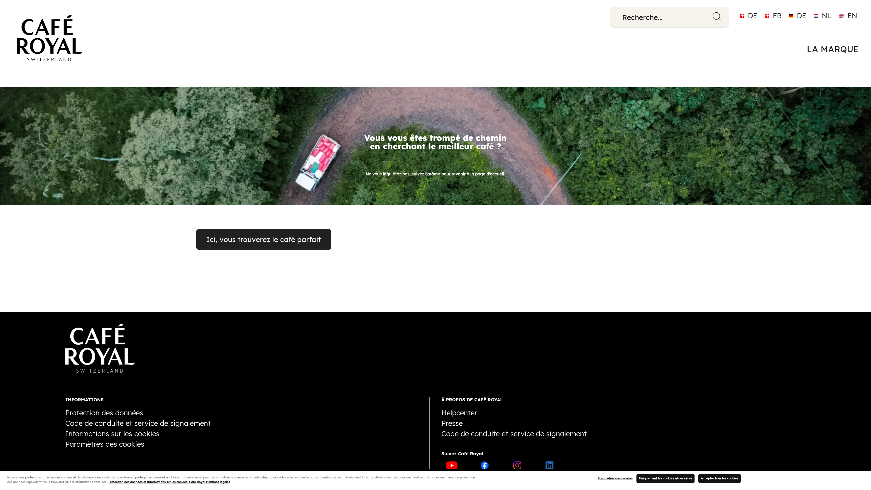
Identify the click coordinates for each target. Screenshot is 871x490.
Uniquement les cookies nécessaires (665, 478)
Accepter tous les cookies (719, 478)
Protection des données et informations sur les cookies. (148, 481)
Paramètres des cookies (615, 478)
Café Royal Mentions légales (209, 481)
